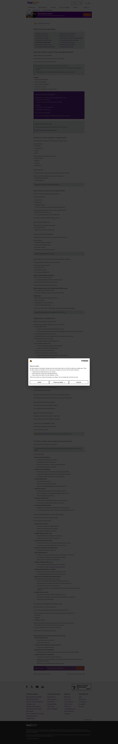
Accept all (78, 382)
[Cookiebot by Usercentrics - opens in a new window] (82, 361)
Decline (39, 382)
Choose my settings (58, 382)
